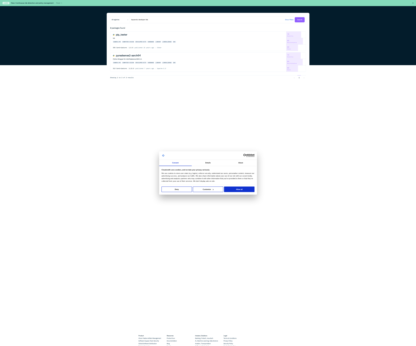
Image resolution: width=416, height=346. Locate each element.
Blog (168, 344)
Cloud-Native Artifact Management (149, 338)
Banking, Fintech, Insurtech (204, 338)
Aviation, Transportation (203, 344)
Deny (177, 189)
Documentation (172, 341)
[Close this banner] (413, 3)
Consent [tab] (175, 163)
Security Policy (228, 344)
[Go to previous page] (294, 77)
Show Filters (289, 20)
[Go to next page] (304, 77)
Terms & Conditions (230, 338)
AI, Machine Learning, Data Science (206, 341)
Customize (207, 189)
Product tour (171, 338)
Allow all (239, 189)
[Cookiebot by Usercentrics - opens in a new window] (244, 155)
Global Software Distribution (147, 344)
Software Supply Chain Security (148, 341)
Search (299, 20)
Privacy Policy (228, 341)
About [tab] (240, 163)
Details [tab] (208, 163)
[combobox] (120, 19)
